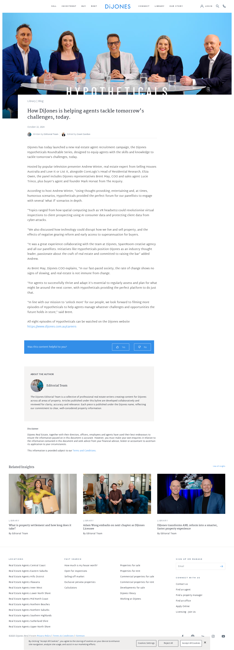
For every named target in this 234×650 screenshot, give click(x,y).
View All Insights (219, 466)
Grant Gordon (83, 134)
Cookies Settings (146, 643)
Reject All (168, 643)
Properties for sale (130, 566)
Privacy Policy (44, 636)
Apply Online (183, 606)
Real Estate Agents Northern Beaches (29, 605)
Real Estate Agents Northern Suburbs (29, 610)
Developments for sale (132, 588)
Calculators (70, 588)
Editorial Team (51, 134)
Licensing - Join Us (186, 612)
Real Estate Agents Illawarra (24, 582)
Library (31, 101)
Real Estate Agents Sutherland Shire (28, 621)
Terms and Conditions (84, 451)
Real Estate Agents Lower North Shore (30, 593)
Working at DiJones (130, 599)
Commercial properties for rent (137, 582)
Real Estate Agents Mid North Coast (28, 599)
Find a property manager (189, 595)
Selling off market (74, 577)
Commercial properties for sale (137, 577)
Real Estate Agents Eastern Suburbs (28, 571)
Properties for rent (130, 571)
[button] (54, 6)
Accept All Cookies (191, 643)
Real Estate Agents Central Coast (27, 566)
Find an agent (183, 590)
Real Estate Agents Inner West (25, 588)
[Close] (205, 642)
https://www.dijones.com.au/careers (51, 326)
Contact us (182, 584)
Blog (40, 101)
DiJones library (128, 593)
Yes (123, 347)
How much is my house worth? (81, 566)
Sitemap (80, 636)
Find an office (183, 601)
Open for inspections (75, 571)
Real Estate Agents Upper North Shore (29, 627)
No (145, 347)
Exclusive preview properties (80, 582)
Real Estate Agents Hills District (26, 577)
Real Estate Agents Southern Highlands (30, 616)
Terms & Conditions (63, 636)
